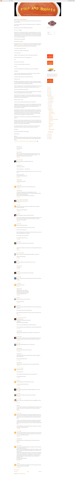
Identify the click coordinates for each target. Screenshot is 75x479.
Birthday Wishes (51, 123)
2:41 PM (18, 460)
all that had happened (20, 44)
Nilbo (17, 204)
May (50, 106)
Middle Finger (51, 118)
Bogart (18, 342)
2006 (49, 137)
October (50, 99)
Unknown (18, 185)
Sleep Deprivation (51, 113)
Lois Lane (18, 398)
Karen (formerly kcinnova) (20, 317)
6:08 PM (18, 258)
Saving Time (51, 125)
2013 (49, 89)
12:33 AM (18, 328)
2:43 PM (18, 202)
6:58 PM (18, 268)
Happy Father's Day (52, 129)
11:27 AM (18, 360)
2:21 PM (18, 188)
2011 (49, 92)
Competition (51, 116)
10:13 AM (18, 351)
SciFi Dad (18, 276)
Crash (50, 122)
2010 (49, 94)
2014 (49, 88)
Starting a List (51, 110)
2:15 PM (18, 182)
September (50, 101)
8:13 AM (18, 402)
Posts (49, 32)
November (50, 98)
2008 (49, 134)
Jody (17, 271)
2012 (49, 91)
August (50, 102)
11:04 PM (18, 315)
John (17, 463)
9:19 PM (18, 302)
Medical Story (51, 120)
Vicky (17, 388)
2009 (49, 95)
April (50, 108)
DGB (17, 297)
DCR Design (55, 76)
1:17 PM (18, 365)
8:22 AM (18, 385)
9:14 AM (18, 345)
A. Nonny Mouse (19, 368)
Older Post (40, 471)
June (50, 105)
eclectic (18, 241)
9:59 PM (18, 442)
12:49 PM (18, 396)
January (50, 132)
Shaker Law (50, 126)
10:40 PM (18, 428)
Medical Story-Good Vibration (20, 19)
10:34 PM (18, 467)
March (50, 109)
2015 (49, 87)
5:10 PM (18, 239)
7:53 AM (18, 340)
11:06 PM (18, 390)
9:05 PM (18, 295)
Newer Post (15, 471)
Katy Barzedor (19, 159)
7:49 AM (18, 333)
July (50, 103)
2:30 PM (18, 196)
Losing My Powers (51, 112)
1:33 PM (18, 377)
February (50, 131)
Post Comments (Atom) (21, 473)
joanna (18, 393)
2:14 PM (18, 177)
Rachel (18, 305)
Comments (50, 34)
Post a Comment (16, 469)
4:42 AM (18, 410)
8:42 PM (18, 286)
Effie (17, 380)
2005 (49, 138)
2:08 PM (18, 157)
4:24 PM (18, 221)
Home (28, 471)
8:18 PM (18, 436)
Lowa (17, 213)
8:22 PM (18, 274)
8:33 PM (18, 280)
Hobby (50, 115)
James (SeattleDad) (19, 252)
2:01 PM (18, 149)
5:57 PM (18, 250)
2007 (49, 135)
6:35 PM (18, 263)
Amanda (18, 283)
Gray (49, 127)
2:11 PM (18, 162)
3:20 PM (18, 211)
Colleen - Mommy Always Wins (21, 199)
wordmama (18, 336)
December (50, 96)
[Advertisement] (50, 45)
